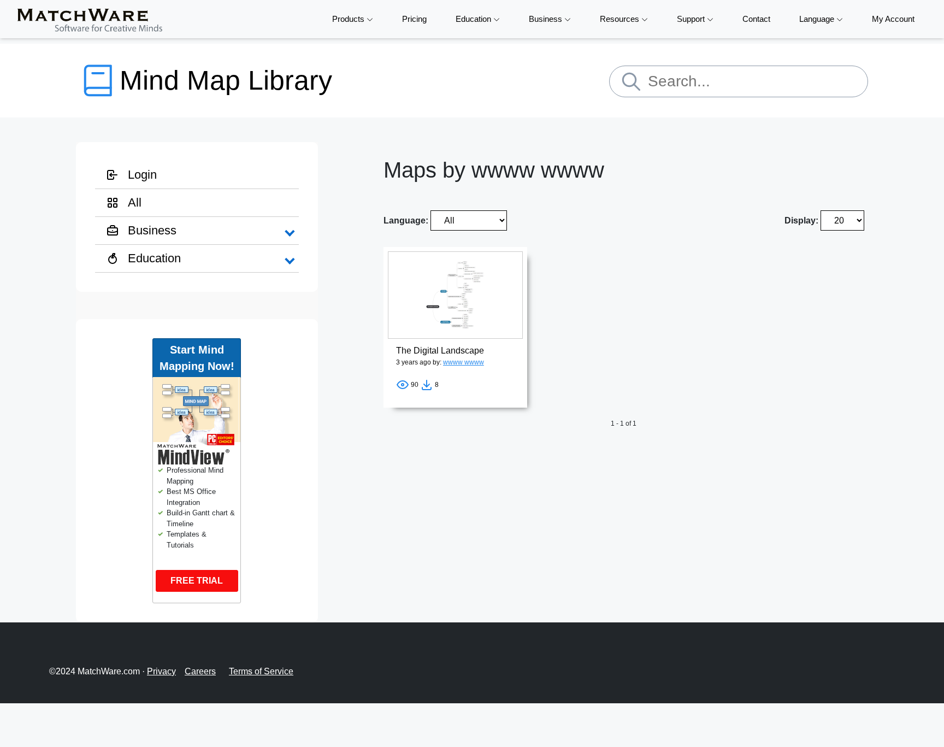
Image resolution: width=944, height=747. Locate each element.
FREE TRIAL (196, 580)
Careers (200, 671)
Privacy (161, 671)
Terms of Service (261, 671)
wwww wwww (463, 362)
